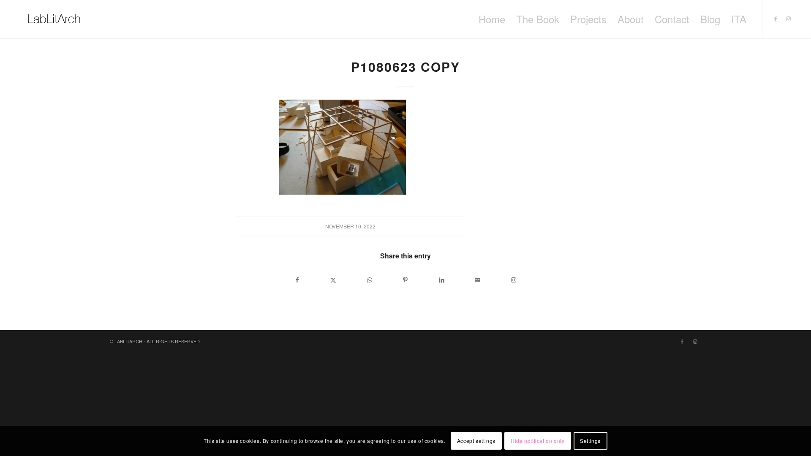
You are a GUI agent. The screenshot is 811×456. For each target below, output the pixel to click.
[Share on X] (333, 280)
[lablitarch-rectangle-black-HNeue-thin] (54, 19)
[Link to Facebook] (776, 18)
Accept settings (476, 441)
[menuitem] (492, 19)
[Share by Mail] (477, 280)
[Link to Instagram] (788, 18)
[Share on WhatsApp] (369, 280)
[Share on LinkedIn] (442, 280)
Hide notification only (537, 441)
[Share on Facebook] (297, 280)
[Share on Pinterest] (405, 280)
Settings (590, 441)
